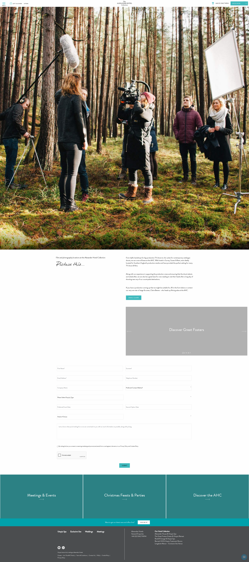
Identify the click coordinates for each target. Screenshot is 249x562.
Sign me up (143, 522)
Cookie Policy (105, 555)
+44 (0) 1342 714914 (138, 536)
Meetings (100, 531)
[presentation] (71, 455)
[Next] (244, 331)
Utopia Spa (62, 531)
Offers (26, 3)
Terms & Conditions (81, 555)
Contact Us (92, 555)
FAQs (98, 555)
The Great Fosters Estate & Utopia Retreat (169, 536)
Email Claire (133, 298)
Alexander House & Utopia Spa (165, 534)
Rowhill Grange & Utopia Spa (165, 538)
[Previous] (129, 331)
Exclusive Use (75, 531)
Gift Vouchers (17, 3)
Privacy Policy (61, 558)
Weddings (89, 531)
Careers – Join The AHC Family (66, 555)
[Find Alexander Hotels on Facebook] (59, 547)
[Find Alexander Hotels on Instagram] (63, 547)
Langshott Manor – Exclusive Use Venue (168, 543)
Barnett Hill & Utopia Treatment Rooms (168, 541)
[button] (4, 3)
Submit (124, 465)
